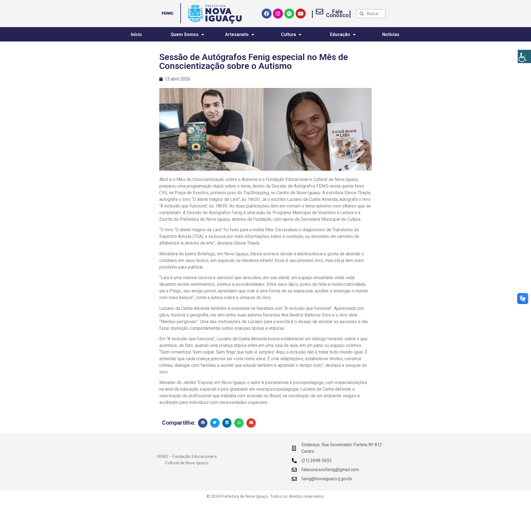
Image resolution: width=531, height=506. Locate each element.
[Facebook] (267, 14)
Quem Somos (185, 34)
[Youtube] (301, 14)
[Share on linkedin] (227, 423)
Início (136, 34)
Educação (340, 34)
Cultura (288, 34)
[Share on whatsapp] (239, 423)
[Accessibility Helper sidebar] (524, 56)
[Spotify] (289, 14)
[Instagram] (278, 14)
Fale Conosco (337, 13)
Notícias (390, 34)
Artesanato (237, 34)
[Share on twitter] (215, 423)
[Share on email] (251, 423)
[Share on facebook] (202, 423)
